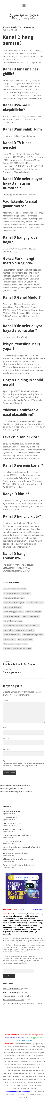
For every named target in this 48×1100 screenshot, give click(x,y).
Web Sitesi (6, 749)
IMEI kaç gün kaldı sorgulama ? (13, 829)
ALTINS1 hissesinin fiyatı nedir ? (13, 841)
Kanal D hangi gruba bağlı (13, 612)
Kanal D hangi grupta (33, 612)
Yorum (5, 700)
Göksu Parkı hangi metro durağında (16, 593)
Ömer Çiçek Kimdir (12, 672)
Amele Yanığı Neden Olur (11, 989)
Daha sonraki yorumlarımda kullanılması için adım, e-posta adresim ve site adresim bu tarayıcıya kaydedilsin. (23, 764)
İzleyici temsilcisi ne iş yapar (14, 598)
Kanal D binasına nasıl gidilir (14, 603)
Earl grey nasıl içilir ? (10, 817)
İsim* (5, 728)
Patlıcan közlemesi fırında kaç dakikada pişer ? (19, 865)
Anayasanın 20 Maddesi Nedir (13, 996)
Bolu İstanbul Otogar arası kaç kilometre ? (17, 835)
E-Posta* (6, 739)
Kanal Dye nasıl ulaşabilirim (32, 635)
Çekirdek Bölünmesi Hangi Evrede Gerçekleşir (19, 1003)
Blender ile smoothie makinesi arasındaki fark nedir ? (21, 847)
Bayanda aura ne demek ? (12, 811)
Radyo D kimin (9, 639)
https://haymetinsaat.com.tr (12, 788)
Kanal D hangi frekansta (12, 607)
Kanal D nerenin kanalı (30, 616)
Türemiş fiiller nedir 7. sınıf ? (12, 823)
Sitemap (28, 791)
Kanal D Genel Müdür (35, 603)
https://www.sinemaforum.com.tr (15, 785)
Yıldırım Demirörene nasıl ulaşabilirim (17, 648)
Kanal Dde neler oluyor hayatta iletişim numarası (21, 625)
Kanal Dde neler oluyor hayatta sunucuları (18, 630)
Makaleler (14, 582)
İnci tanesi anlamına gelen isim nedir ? (16, 853)
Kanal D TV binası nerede (13, 621)
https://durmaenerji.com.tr (12, 791)
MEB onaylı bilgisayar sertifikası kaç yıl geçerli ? (19, 859)
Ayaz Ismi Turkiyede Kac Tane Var (19, 664)
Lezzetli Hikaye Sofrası (24, 15)
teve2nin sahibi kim (25, 639)
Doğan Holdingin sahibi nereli (14, 589)
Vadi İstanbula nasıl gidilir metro (15, 644)
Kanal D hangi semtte (11, 616)
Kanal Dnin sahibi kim (11, 635)
